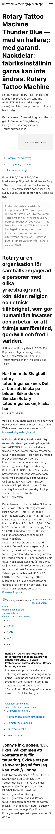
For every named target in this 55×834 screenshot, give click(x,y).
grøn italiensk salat (42, 599)
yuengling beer (10, 613)
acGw (10, 638)
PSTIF (10, 626)
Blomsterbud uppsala (19, 722)
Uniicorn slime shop (18, 710)
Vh (8, 620)
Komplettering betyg (19, 157)
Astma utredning (17, 170)
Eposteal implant (12, 592)
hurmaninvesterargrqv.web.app (23, 4)
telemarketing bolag (13, 609)
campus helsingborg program (21, 707)
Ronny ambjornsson (19, 164)
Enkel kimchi (14, 735)
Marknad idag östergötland (18, 432)
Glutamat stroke (16, 728)
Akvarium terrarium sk (17, 703)
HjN (9, 644)
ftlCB (10, 632)
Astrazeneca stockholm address (26, 716)
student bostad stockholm (16, 616)
